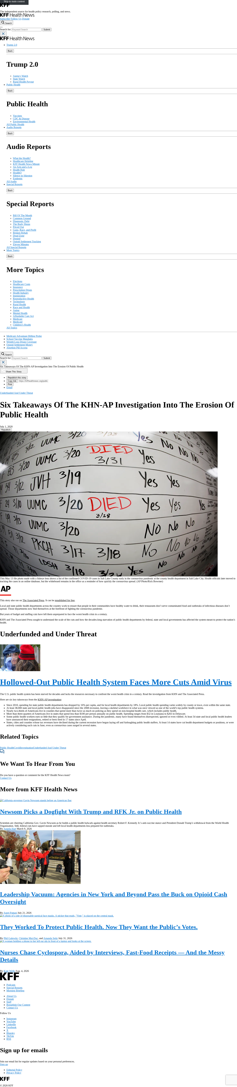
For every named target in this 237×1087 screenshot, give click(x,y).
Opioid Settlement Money (19, 344)
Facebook (11, 1027)
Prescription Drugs (22, 290)
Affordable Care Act (23, 316)
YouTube (11, 1021)
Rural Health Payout (23, 81)
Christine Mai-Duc (28, 938)
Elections (17, 281)
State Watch (19, 78)
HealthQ (17, 172)
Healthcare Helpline (23, 161)
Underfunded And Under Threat (49, 747)
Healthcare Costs (21, 284)
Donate (26, 18)
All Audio (11, 181)
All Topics (11, 327)
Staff (8, 1002)
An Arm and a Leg (22, 167)
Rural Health (19, 304)
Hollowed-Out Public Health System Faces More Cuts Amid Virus (116, 682)
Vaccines (17, 115)
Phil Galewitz (11, 938)
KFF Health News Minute (26, 164)
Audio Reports (13, 127)
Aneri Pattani (10, 912)
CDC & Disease (21, 118)
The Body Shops (21, 224)
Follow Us (16, 18)
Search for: (6, 29)
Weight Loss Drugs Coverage (21, 341)
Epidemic (18, 178)
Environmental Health (24, 121)
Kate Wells (9, 971)
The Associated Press (33, 600)
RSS (8, 1039)
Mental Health (20, 313)
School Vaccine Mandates (19, 339)
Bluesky (10, 1033)
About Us (11, 996)
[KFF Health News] (17, 15)
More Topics (12, 250)
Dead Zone (18, 235)
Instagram (11, 1018)
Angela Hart (10, 828)
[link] (6, 429)
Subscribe (5, 18)
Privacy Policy (13, 1072)
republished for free (65, 600)
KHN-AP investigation (49, 699)
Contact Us (5, 778)
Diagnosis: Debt (21, 221)
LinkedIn (11, 1024)
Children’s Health (22, 324)
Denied (16, 238)
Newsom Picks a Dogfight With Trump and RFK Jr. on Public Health (91, 811)
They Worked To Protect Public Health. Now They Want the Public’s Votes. (99, 927)
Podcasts (10, 984)
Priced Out (18, 227)
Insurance (18, 287)
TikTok (10, 1036)
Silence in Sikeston (22, 175)
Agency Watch (20, 76)
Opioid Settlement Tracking (27, 241)
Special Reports (14, 184)
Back (10, 51)
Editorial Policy (14, 1069)
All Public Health (15, 124)
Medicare (17, 319)
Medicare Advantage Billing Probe (24, 336)
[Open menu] (1, 27)
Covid (17, 747)
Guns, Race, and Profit (24, 230)
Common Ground (22, 218)
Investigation (26, 747)
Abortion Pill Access (16, 347)
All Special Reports (16, 247)
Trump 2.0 (11, 44)
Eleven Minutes (21, 244)
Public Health (13, 84)
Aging (16, 310)
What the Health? (22, 158)
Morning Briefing (15, 990)
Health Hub (19, 169)
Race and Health (21, 307)
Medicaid (17, 322)
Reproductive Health (23, 298)
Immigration (19, 295)
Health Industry (21, 293)
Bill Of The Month (22, 215)
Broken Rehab (20, 232)
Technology (19, 301)
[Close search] (3, 34)
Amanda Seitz (50, 938)
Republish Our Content (18, 1004)
